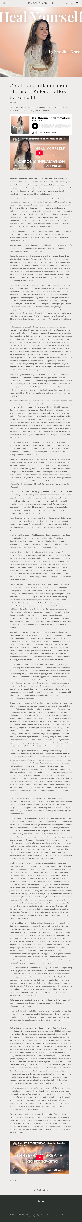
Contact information (35, 1217)
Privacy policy (55, 1215)
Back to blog (42, 1190)
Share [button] (14, 1181)
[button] (4, 3)
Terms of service (67, 1215)
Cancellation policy (49, 1217)
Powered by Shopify (33, 1215)
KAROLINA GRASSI (21, 1215)
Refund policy (45, 1215)
